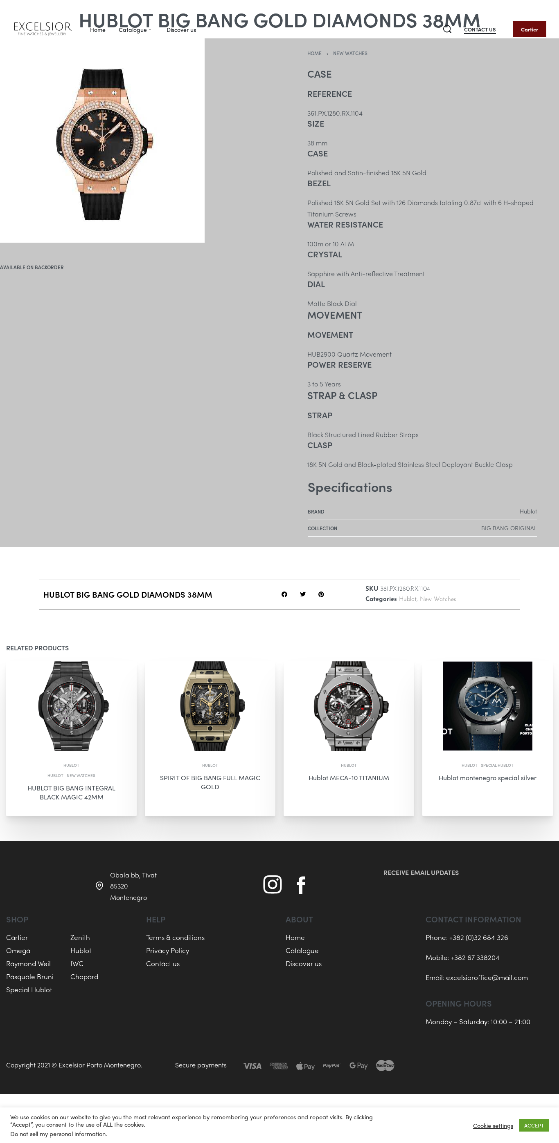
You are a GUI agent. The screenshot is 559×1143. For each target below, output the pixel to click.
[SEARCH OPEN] (447, 29)
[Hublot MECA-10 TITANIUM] (349, 706)
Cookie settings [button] (493, 1125)
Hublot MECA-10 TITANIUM (349, 777)
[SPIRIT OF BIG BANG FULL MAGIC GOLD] (210, 706)
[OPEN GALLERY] (102, 140)
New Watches (438, 599)
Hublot (408, 599)
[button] (284, 594)
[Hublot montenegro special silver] (487, 706)
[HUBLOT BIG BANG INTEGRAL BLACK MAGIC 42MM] (71, 706)
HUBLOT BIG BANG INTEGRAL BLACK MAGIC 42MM (71, 792)
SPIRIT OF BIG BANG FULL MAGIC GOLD (210, 782)
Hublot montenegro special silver (487, 777)
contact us (480, 30)
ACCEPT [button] (534, 1125)
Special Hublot (497, 765)
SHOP (17, 919)
